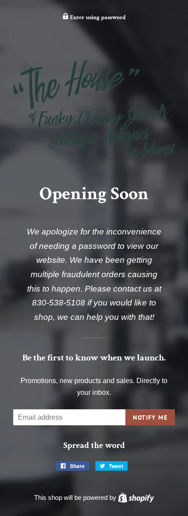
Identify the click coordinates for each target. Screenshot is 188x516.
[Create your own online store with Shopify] (136, 497)
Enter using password (97, 17)
